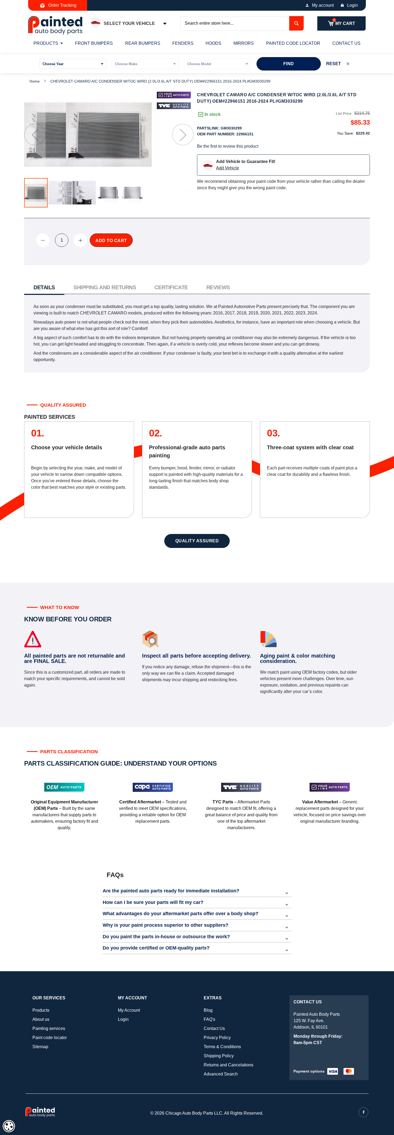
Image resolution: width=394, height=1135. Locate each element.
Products (40, 1010)
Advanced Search (221, 1074)
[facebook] (364, 1112)
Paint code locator (49, 1037)
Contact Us (214, 1028)
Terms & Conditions (222, 1046)
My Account (129, 1010)
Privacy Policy (217, 1037)
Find (288, 63)
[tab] (44, 288)
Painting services (48, 1028)
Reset (333, 63)
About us (40, 1019)
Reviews (218, 287)
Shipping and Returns (104, 287)
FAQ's (209, 1019)
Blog (208, 1010)
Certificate (171, 287)
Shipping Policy (219, 1056)
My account (323, 5)
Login (352, 5)
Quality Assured (197, 541)
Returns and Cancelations (228, 1065)
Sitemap (40, 1046)
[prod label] (174, 105)
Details (44, 287)
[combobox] (242, 23)
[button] (35, 134)
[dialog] (9, 1126)
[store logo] (55, 25)
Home (34, 81)
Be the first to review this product (227, 146)
